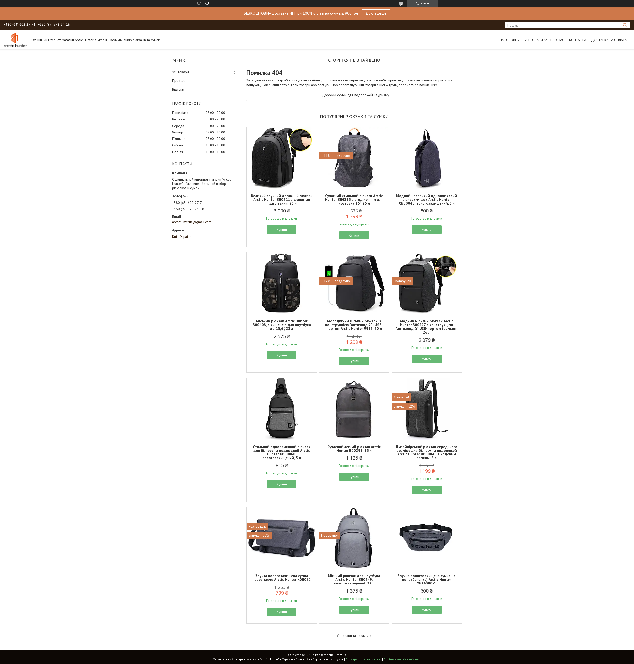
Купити (282, 229)
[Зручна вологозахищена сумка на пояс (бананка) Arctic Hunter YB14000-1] (427, 538)
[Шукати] (624, 25)
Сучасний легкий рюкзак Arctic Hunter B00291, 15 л (354, 448)
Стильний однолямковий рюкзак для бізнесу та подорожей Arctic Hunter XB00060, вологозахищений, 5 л (281, 452)
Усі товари (533, 40)
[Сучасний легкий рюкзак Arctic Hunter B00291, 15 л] (354, 409)
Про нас (557, 40)
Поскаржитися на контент (363, 659)
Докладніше (376, 13)
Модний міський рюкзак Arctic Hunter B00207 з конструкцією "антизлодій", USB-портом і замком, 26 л (427, 326)
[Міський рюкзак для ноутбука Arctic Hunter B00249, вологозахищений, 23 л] (354, 538)
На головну (509, 40)
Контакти (577, 40)
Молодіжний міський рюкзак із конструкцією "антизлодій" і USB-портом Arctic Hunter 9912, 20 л (354, 324)
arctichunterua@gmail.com (191, 222)
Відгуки (178, 89)
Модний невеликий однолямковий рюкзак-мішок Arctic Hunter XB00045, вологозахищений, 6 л (426, 199)
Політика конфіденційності (402, 659)
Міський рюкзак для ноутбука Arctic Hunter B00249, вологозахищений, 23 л (354, 579)
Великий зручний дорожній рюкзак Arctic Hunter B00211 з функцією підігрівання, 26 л (282, 199)
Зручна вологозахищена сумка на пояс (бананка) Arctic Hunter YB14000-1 (426, 579)
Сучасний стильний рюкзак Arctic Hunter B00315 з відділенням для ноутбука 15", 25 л (354, 199)
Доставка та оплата (609, 40)
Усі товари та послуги (353, 636)
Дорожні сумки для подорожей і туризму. (356, 95)
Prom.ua (340, 655)
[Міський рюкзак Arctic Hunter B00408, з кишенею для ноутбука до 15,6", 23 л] (282, 283)
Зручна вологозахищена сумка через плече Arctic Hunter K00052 (281, 577)
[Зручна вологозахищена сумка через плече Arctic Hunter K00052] (282, 538)
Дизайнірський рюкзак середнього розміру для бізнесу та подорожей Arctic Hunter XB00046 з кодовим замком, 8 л (426, 452)
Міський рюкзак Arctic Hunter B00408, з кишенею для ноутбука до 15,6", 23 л (282, 324)
